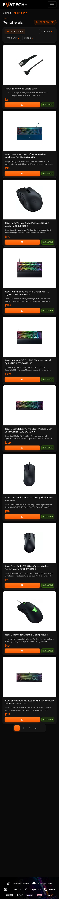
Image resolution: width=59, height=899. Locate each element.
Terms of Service (20, 883)
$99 (7, 168)
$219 (7, 714)
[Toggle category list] (15, 31)
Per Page (12, 38)
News (52, 889)
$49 (7, 645)
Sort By (45, 31)
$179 (7, 236)
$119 (7, 511)
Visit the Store (45, 883)
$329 (8, 442)
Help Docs (35, 889)
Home (8, 13)
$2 (6, 99)
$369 (8, 305)
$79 (7, 580)
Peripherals (21, 13)
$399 (8, 374)
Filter (27, 38)
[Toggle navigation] (52, 4)
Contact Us (15, 889)
